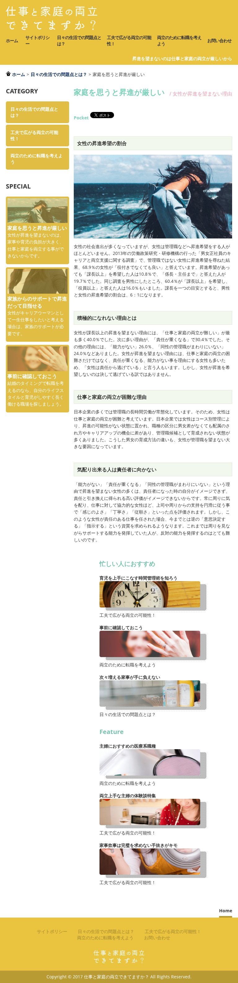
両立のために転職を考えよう (179, 40)
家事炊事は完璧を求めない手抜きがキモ (138, 845)
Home (225, 911)
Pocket (81, 118)
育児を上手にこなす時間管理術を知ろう (138, 578)
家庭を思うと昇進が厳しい (37, 228)
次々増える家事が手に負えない (129, 677)
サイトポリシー (37, 40)
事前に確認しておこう (121, 627)
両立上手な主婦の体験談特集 (127, 795)
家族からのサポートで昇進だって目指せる (37, 302)
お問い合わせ (219, 40)
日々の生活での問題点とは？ (79, 40)
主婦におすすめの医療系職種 (127, 746)
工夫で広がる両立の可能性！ (129, 40)
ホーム (12, 40)
